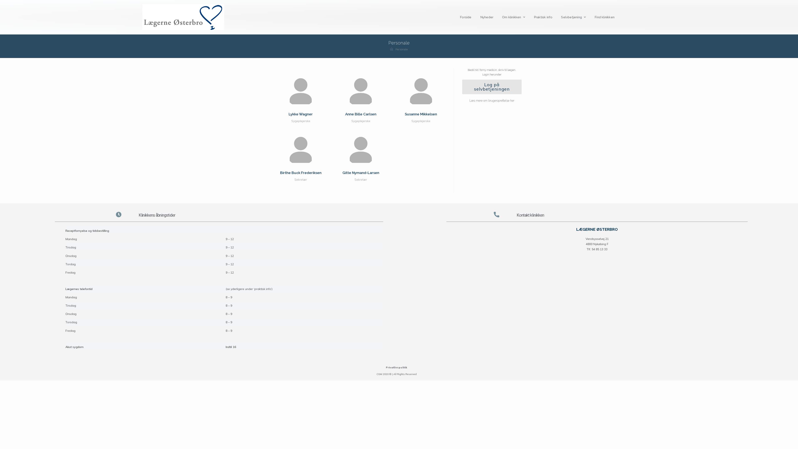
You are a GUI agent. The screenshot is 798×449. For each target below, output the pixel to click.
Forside (465, 17)
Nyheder (486, 17)
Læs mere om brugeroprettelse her (491, 100)
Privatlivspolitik (396, 367)
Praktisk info (543, 17)
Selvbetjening (571, 17)
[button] (492, 87)
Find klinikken (605, 17)
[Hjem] (391, 49)
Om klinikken (511, 17)
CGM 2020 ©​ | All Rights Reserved (397, 374)
